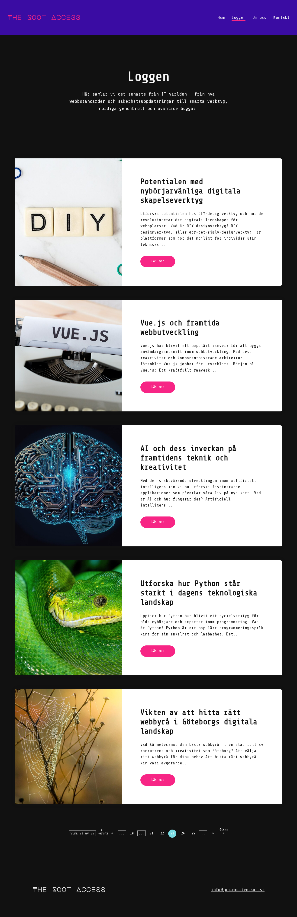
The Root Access (69, 889)
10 (132, 833)
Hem (221, 17)
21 (151, 833)
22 (162, 833)
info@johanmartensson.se (238, 889)
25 (193, 833)
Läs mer (157, 261)
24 (183, 833)
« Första (101, 831)
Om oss (259, 17)
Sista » (223, 831)
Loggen (238, 17)
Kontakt (281, 17)
